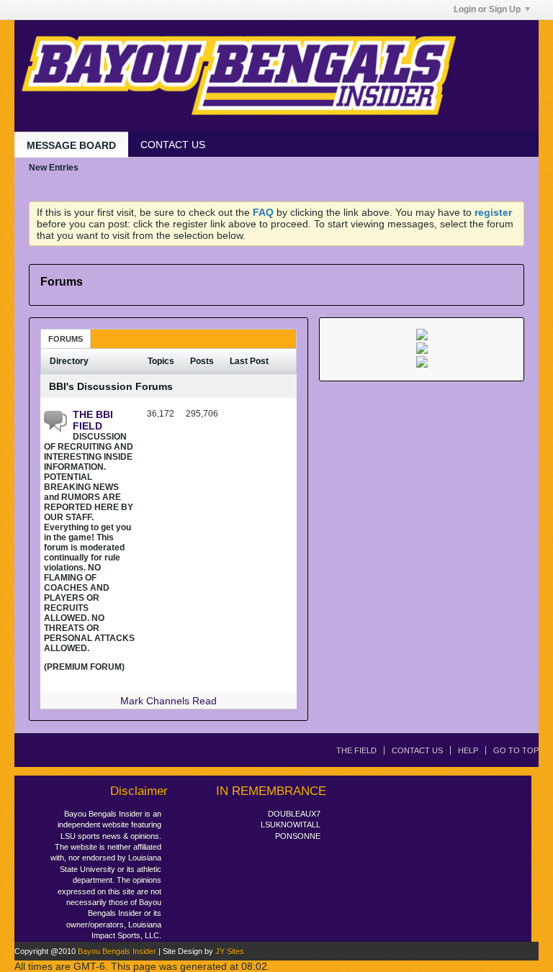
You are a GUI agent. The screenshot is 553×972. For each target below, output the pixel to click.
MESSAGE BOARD (71, 145)
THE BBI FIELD (93, 420)
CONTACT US (172, 144)
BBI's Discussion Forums (111, 386)
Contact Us (417, 750)
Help (468, 750)
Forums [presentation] (65, 339)
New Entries (53, 168)
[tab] (65, 338)
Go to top (516, 750)
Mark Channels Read (168, 701)
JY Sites (229, 951)
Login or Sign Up (487, 9)
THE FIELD (356, 750)
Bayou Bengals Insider (117, 951)
